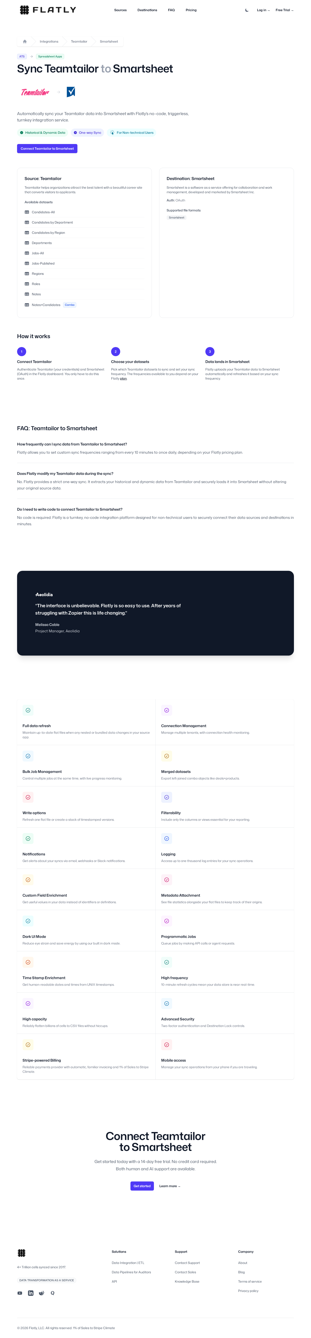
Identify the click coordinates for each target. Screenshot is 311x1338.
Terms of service (250, 1281)
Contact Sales (185, 1272)
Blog (241, 1272)
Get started (142, 1186)
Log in (263, 10)
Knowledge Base (187, 1281)
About (242, 1263)
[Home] (25, 41)
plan (123, 378)
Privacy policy (248, 1291)
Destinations (147, 10)
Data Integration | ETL (128, 1263)
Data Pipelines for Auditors (131, 1272)
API (114, 1281)
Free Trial (285, 10)
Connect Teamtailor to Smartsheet (47, 148)
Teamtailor (79, 41)
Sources (120, 10)
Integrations (49, 41)
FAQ (171, 10)
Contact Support (187, 1263)
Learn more (170, 1186)
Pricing (191, 10)
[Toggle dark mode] (247, 10)
